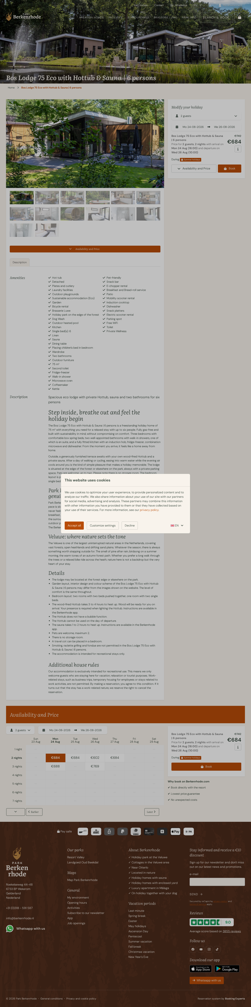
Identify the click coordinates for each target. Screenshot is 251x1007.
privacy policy (149, 510)
